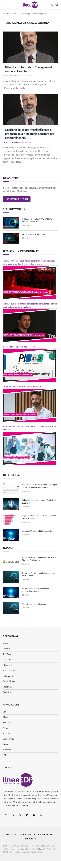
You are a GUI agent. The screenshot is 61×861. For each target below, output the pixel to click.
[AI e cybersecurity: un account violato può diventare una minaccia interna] (11, 488)
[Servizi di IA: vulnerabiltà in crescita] (11, 535)
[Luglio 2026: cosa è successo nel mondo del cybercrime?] (11, 519)
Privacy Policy (46, 834)
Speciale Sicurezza (10, 670)
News (5, 728)
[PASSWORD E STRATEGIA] (11, 238)
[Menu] (5, 4)
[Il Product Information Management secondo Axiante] (30, 47)
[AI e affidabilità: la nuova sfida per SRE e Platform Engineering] (11, 561)
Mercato (6, 722)
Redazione (7, 687)
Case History (8, 739)
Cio (4, 712)
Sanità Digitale (9, 681)
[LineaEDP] (30, 5)
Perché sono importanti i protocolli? (19, 346)
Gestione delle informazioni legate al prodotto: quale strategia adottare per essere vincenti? (29, 133)
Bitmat (6, 643)
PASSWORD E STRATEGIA (33, 234)
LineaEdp (7, 659)
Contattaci (7, 692)
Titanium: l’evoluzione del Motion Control (22, 386)
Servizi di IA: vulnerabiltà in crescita (37, 531)
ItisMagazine (8, 665)
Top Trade (7, 654)
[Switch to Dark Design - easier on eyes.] (52, 5)
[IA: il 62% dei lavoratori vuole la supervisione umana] (11, 592)
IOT (4, 755)
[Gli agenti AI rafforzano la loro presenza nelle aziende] (11, 577)
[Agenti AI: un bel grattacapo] (11, 608)
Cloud (5, 717)
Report (6, 744)
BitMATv (6, 648)
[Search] (56, 4)
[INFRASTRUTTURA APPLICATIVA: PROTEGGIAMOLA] (11, 223)
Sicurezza (7, 749)
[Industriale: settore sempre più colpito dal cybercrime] (11, 504)
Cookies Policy (27, 834)
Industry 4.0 (8, 676)
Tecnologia (7, 733)
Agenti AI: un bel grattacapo (34, 604)
